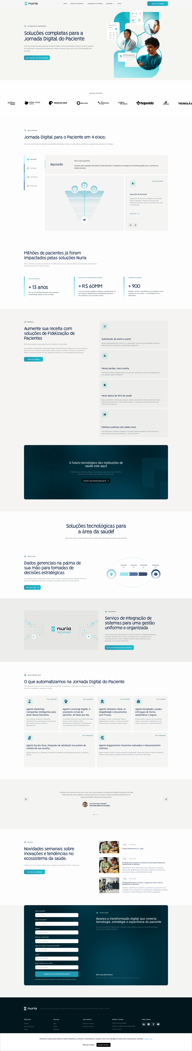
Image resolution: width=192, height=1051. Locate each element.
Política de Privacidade (119, 1023)
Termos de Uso (116, 1029)
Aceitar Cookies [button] (103, 1045)
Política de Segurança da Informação (123, 1026)
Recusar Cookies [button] (88, 1045)
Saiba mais (133, 213)
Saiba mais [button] (148, 1039)
